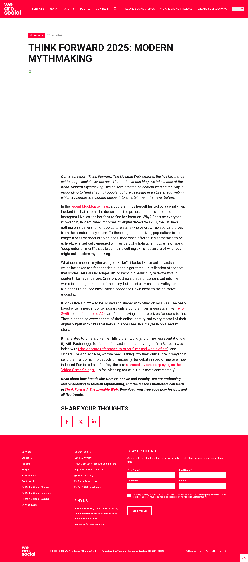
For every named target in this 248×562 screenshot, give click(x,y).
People (85, 8)
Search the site (82, 452)
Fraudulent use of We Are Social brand (95, 463)
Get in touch (28, 481)
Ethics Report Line (87, 481)
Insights (69, 8)
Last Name (185, 470)
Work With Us (29, 475)
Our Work (27, 457)
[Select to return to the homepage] (9, 9)
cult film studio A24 (90, 313)
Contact (102, 8)
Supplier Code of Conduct (88, 469)
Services (38, 8)
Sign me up (140, 510)
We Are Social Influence (176, 8)
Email (182, 480)
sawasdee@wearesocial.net (89, 524)
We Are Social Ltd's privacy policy (195, 495)
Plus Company (85, 475)
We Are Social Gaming (212, 8)
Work (53, 8)
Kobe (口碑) (31, 504)
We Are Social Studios (140, 8)
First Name (133, 470)
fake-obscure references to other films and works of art (122, 349)
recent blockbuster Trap (90, 206)
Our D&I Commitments (89, 487)
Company (132, 480)
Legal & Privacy (82, 457)
